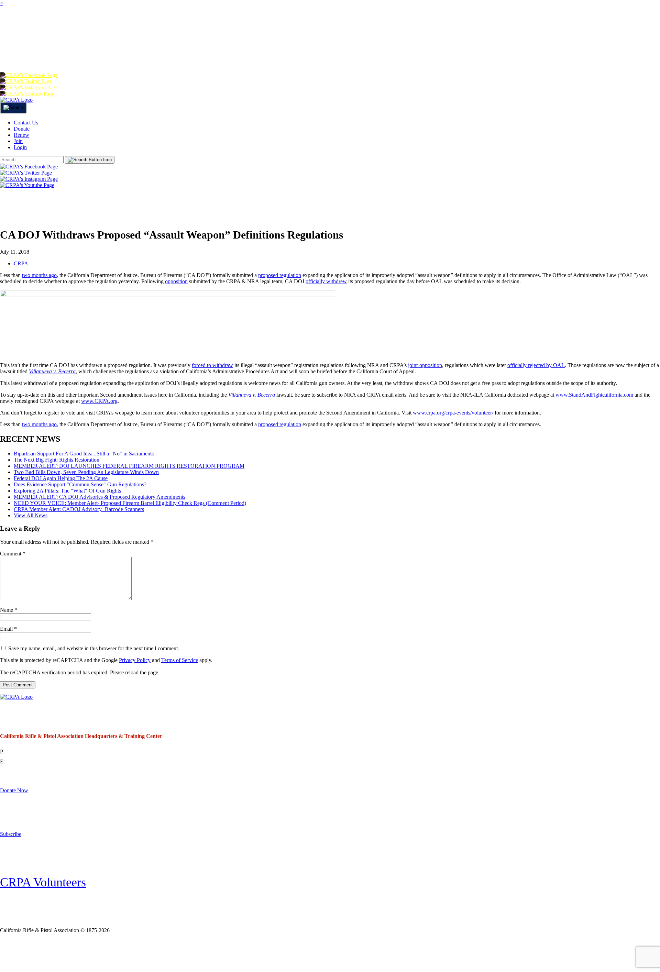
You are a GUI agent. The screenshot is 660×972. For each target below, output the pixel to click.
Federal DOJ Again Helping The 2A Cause (61, 478)
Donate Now (14, 790)
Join (102, 25)
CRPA (21, 263)
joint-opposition (425, 365)
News (273, 25)
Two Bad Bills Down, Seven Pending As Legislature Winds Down (86, 472)
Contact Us (26, 122)
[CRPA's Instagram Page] (29, 87)
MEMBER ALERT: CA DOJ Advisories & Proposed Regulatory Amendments (99, 497)
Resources (381, 25)
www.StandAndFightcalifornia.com (594, 395)
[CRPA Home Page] (16, 697)
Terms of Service (179, 660)
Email (8, 629)
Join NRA (113, 952)
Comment (12, 553)
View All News (30, 515)
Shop (436, 25)
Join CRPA (44, 952)
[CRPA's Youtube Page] (27, 94)
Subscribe (10, 834)
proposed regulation (279, 275)
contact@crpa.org (25, 761)
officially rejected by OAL (536, 365)
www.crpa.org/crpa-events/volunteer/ (453, 413)
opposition (176, 281)
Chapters (153, 25)
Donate (558, 25)
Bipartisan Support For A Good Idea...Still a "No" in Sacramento (84, 453)
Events (321, 25)
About (60, 25)
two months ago (39, 275)
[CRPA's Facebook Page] (29, 75)
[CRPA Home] (16, 100)
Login (60, 52)
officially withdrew (326, 281)
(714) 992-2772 (23, 751)
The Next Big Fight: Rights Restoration (56, 460)
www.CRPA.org (99, 401)
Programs (219, 25)
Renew (609, 25)
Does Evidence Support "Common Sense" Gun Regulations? (80, 484)
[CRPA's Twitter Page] (26, 81)
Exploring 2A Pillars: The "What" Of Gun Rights (67, 491)
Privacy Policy (135, 660)
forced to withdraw (212, 365)
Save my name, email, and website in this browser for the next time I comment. (93, 648)
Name (8, 610)
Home (14, 25)
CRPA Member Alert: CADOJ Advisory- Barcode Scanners (79, 509)
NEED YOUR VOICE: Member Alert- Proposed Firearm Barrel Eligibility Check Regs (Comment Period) (130, 503)
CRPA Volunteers (43, 882)
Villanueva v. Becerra (251, 395)
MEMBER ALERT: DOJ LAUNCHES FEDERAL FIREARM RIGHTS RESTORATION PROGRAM (129, 466)
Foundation (494, 25)
